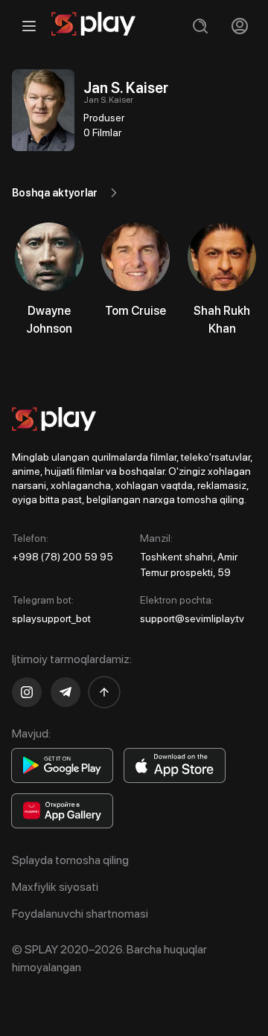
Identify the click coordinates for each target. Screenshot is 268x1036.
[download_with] (62, 765)
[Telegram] (65, 692)
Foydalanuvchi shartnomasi (80, 913)
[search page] (200, 25)
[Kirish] (239, 25)
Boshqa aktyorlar (55, 193)
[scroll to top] (104, 692)
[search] (200, 25)
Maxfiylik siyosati (55, 887)
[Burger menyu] (28, 25)
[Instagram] (27, 692)
